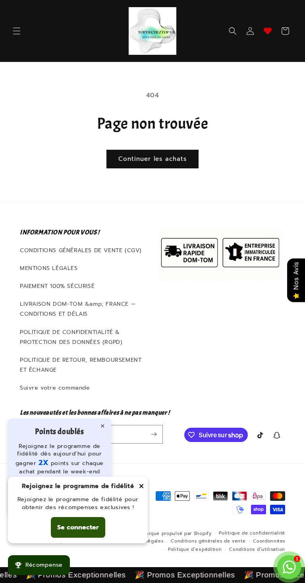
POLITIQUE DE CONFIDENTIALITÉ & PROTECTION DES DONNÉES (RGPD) (71, 337)
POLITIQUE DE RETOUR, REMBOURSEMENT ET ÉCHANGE (80, 365)
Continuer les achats (152, 158)
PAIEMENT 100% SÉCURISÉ (57, 286)
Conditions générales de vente (208, 541)
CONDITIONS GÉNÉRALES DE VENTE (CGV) (81, 250)
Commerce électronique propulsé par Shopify (156, 533)
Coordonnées (269, 541)
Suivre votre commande (55, 388)
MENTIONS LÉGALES (49, 268)
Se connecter (78, 527)
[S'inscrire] (153, 434)
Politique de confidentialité (252, 533)
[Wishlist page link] (268, 31)
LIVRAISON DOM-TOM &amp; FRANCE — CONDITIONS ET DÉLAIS (77, 309)
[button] (16, 31)
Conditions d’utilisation (257, 549)
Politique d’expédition (195, 549)
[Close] (141, 486)
